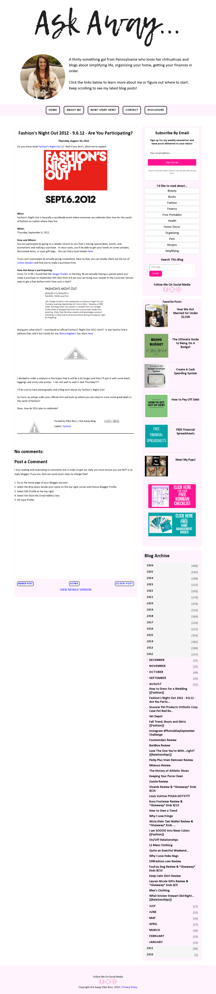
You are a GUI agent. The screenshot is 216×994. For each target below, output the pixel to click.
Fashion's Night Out (50, 146)
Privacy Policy (129, 987)
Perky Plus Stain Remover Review (171, 760)
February (156, 936)
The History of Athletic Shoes (169, 771)
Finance (172, 209)
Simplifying (172, 251)
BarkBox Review (159, 745)
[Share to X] (111, 421)
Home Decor (172, 227)
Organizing (172, 233)
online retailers (25, 263)
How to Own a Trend (163, 810)
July (152, 906)
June (153, 912)
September (157, 678)
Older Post (124, 583)
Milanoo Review (160, 765)
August (155, 684)
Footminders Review (162, 740)
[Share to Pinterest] (117, 421)
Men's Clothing (159, 890)
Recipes (172, 245)
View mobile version (75, 589)
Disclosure (156, 110)
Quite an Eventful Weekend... (169, 850)
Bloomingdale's (67, 333)
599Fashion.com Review (165, 861)
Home (53, 110)
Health (172, 221)
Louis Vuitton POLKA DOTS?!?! (169, 796)
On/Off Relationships (163, 840)
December (157, 660)
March (154, 930)
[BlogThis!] (108, 421)
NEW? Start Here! (103, 110)
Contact (132, 110)
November (157, 666)
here (90, 251)
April (153, 924)
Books (172, 197)
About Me (74, 110)
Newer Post (25, 583)
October (156, 672)
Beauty (172, 190)
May (152, 918)
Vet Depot (156, 716)
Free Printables (172, 215)
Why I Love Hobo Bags (164, 856)
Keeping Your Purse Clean (166, 776)
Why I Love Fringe (161, 816)
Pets (172, 239)
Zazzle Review (158, 781)
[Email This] (105, 421)
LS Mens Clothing (161, 845)
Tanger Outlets (60, 274)
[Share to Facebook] (114, 421)
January (156, 942)
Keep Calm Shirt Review (165, 876)
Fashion (67, 426)
